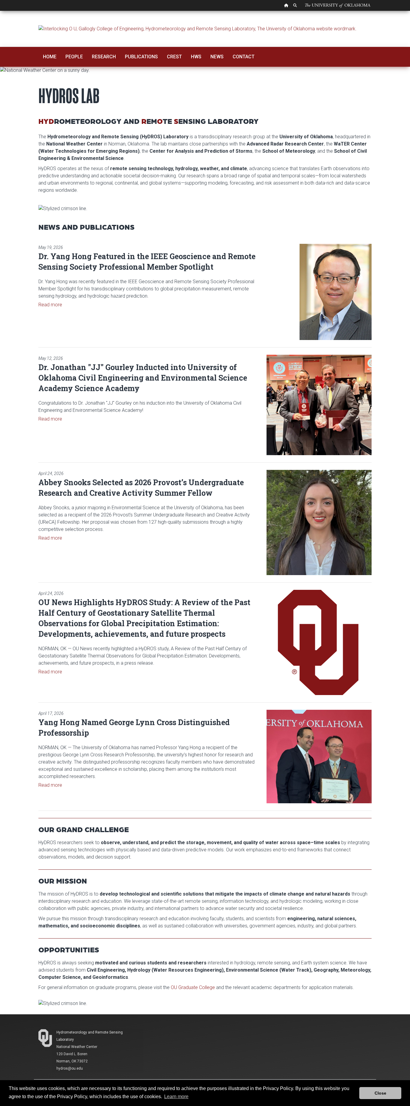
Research (104, 57)
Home (49, 57)
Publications (141, 57)
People (74, 57)
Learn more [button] (176, 1096)
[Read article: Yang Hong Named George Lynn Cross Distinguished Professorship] (319, 756)
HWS (196, 57)
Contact (244, 57)
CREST (174, 57)
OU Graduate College (193, 987)
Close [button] (380, 1093)
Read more (50, 305)
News (217, 57)
